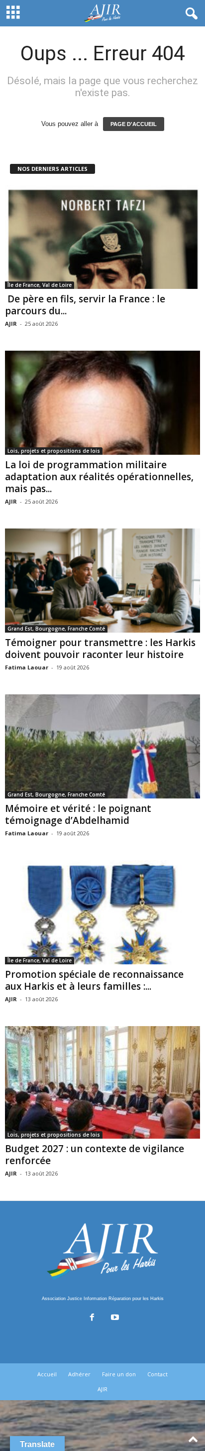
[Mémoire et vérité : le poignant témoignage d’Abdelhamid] (102, 746)
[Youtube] (113, 1318)
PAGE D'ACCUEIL (133, 124)
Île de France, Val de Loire (39, 284)
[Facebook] (92, 1318)
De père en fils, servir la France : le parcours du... (85, 304)
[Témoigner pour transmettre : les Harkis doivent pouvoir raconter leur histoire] (102, 580)
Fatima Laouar (26, 667)
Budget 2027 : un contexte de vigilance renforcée (94, 1154)
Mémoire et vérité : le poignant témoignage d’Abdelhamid (78, 814)
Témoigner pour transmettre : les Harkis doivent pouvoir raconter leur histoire (100, 648)
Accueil (47, 1374)
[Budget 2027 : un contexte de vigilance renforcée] (102, 1082)
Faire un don (119, 1374)
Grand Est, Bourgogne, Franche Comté (56, 628)
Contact (157, 1374)
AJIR (11, 323)
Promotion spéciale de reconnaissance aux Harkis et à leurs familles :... (94, 980)
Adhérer (79, 1374)
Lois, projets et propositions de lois (53, 450)
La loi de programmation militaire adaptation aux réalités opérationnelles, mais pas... (99, 476)
